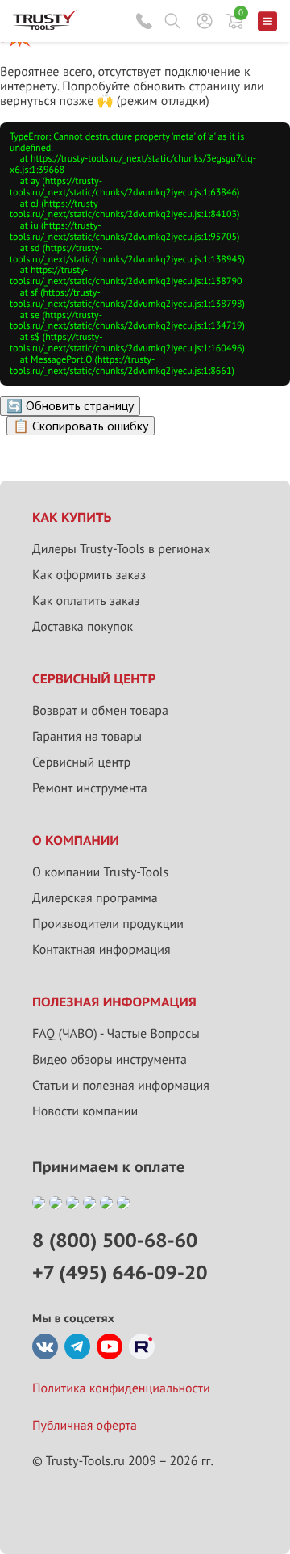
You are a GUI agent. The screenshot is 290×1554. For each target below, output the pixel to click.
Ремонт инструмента (89, 788)
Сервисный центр (81, 762)
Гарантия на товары (87, 737)
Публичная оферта (84, 1426)
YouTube (109, 1346)
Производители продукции (108, 924)
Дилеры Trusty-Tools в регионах (121, 549)
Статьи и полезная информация (120, 1085)
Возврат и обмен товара (100, 711)
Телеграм (77, 1346)
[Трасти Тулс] (45, 26)
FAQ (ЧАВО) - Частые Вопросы (116, 1034)
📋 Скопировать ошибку (80, 426)
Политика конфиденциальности (121, 1388)
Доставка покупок (82, 627)
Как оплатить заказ (86, 601)
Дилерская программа (95, 898)
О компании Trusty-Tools (100, 872)
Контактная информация (101, 950)
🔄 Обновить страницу (70, 405)
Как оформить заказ (89, 575)
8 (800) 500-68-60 (144, 21)
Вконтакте (45, 1346)
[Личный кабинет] (204, 21)
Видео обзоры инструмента (109, 1060)
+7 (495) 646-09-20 (119, 1272)
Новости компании (85, 1111)
